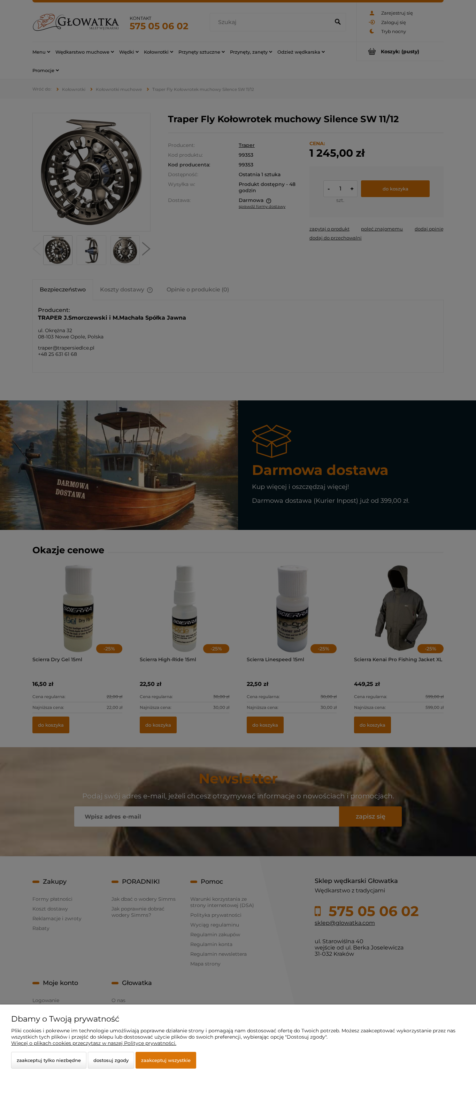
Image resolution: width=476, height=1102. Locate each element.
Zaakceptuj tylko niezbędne (49, 1060)
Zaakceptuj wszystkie (166, 1060)
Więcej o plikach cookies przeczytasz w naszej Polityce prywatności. (93, 1043)
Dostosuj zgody (111, 1060)
